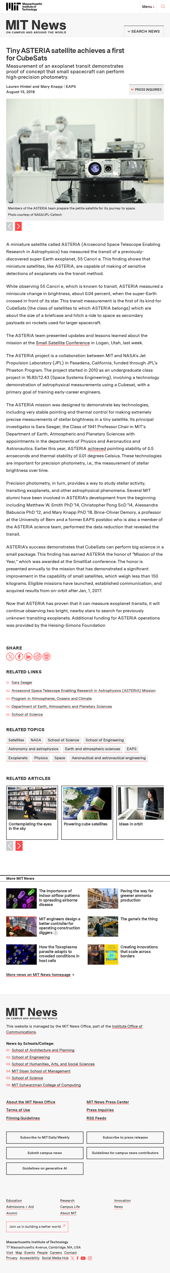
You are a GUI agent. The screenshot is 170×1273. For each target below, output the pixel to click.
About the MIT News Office (30, 1102)
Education (14, 1201)
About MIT (68, 1213)
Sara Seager (22, 682)
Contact (70, 1253)
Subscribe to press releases (125, 1137)
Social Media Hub (55, 1258)
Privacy (11, 1258)
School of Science (27, 714)
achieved (97, 448)
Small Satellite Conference (63, 342)
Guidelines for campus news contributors (125, 1153)
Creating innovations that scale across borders (139, 951)
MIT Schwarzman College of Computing (46, 1085)
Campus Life (70, 1207)
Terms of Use (18, 1110)
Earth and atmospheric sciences (92, 749)
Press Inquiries (100, 1110)
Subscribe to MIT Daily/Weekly (45, 1137)
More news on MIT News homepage (38, 974)
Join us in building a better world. (35, 1227)
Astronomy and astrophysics (33, 749)
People (42, 1253)
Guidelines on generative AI (44, 1168)
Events (29, 1253)
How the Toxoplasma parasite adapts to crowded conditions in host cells (59, 954)
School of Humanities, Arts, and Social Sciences (53, 1064)
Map (18, 1253)
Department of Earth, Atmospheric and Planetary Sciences (62, 706)
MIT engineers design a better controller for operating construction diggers (59, 926)
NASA (36, 740)
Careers (56, 1253)
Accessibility (30, 1258)
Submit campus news (44, 1153)
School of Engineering (105, 740)
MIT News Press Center (108, 1102)
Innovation (122, 1201)
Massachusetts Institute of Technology (37, 1242)
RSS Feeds (96, 1118)
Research (67, 1201)
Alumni (11, 1213)
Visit (9, 1253)
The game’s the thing (138, 919)
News (118, 1207)
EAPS (132, 749)
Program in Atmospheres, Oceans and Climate (52, 698)
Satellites (16, 740)
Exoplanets (18, 758)
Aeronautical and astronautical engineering (109, 758)
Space (59, 758)
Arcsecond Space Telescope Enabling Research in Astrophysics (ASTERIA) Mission (84, 690)
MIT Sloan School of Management (41, 1071)
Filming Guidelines (23, 1118)
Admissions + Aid (20, 1207)
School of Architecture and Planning (43, 1050)
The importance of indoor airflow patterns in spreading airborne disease (59, 898)
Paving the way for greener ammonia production (136, 895)
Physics (41, 758)
